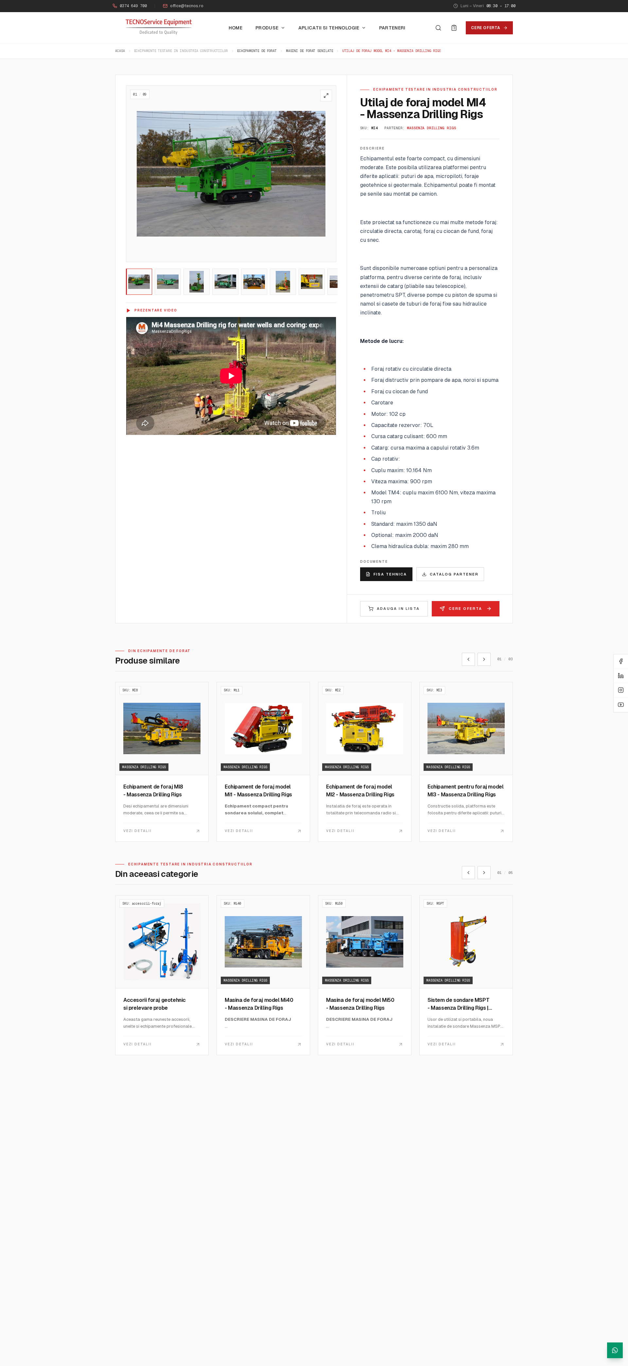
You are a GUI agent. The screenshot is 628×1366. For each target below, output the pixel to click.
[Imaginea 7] (312, 282)
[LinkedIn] (621, 676)
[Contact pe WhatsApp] (615, 1350)
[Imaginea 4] (225, 282)
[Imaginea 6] (283, 282)
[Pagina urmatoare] (484, 659)
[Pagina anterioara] (468, 659)
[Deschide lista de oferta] (454, 27)
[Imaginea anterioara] (134, 173)
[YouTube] (621, 705)
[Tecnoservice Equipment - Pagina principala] (158, 27)
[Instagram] (621, 690)
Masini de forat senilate (309, 51)
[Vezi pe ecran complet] (326, 95)
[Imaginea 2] (168, 282)
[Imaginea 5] (254, 282)
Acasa (120, 51)
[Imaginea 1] (139, 282)
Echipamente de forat (257, 51)
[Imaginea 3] (196, 282)
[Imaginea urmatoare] (328, 173)
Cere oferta (485, 28)
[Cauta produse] (438, 27)
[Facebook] (621, 661)
